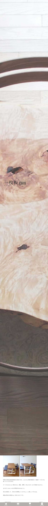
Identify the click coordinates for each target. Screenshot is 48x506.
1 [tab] (23, 456)
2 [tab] (24, 456)
